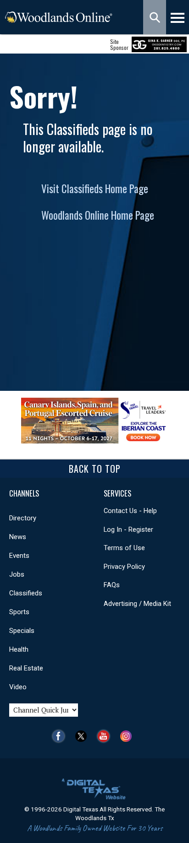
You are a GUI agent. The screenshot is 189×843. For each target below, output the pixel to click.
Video (18, 687)
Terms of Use (124, 548)
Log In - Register (128, 529)
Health (18, 649)
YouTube (105, 736)
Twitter (83, 736)
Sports (19, 612)
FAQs (112, 585)
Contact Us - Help (130, 511)
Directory (22, 518)
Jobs (16, 574)
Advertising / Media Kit (137, 604)
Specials (21, 631)
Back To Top (95, 469)
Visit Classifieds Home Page (94, 188)
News (17, 537)
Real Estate (26, 668)
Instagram (128, 736)
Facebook (60, 736)
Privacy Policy (124, 566)
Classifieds (25, 593)
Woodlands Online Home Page (97, 215)
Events (19, 555)
